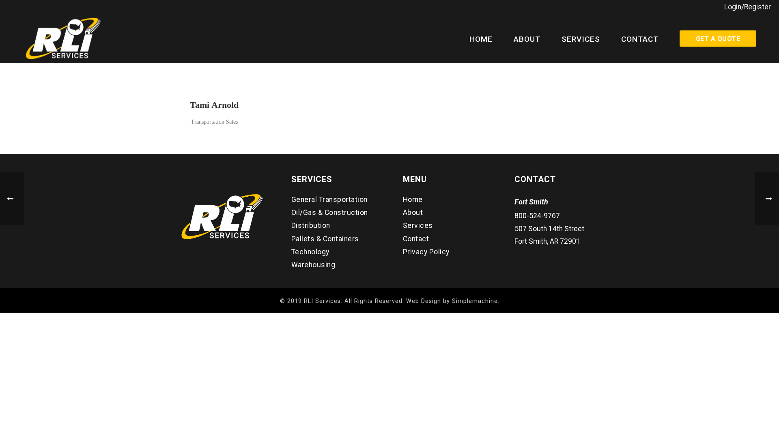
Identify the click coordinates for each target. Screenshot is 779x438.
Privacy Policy (426, 252)
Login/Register (747, 7)
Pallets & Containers (325, 239)
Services (581, 39)
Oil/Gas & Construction (329, 212)
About (527, 39)
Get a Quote (718, 39)
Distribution (310, 225)
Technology (310, 252)
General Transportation (329, 199)
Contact (639, 39)
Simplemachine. (475, 301)
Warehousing (313, 265)
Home (481, 39)
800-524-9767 (537, 216)
